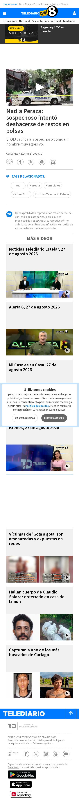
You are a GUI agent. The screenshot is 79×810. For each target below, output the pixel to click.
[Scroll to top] (70, 714)
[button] (9, 162)
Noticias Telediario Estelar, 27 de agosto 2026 (37, 251)
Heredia (35, 186)
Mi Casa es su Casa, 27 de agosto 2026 (33, 367)
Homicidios (53, 186)
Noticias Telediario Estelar (52, 194)
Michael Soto (21, 194)
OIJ (20, 4)
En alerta (37, 21)
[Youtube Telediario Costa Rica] (66, 754)
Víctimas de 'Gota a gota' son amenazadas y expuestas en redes (36, 539)
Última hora (10, 21)
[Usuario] (74, 13)
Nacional (24, 21)
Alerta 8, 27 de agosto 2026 (34, 307)
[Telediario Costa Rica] (39, 13)
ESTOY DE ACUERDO (54, 418)
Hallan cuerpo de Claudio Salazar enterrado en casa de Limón (36, 597)
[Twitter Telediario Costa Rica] (36, 754)
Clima (28, 4)
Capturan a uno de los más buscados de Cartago (34, 652)
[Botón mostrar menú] (4, 13)
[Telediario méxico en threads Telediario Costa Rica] (56, 754)
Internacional (52, 21)
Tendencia (69, 21)
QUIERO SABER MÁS (25, 418)
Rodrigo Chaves (60, 4)
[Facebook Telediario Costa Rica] (26, 754)
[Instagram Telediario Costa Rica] (46, 754)
